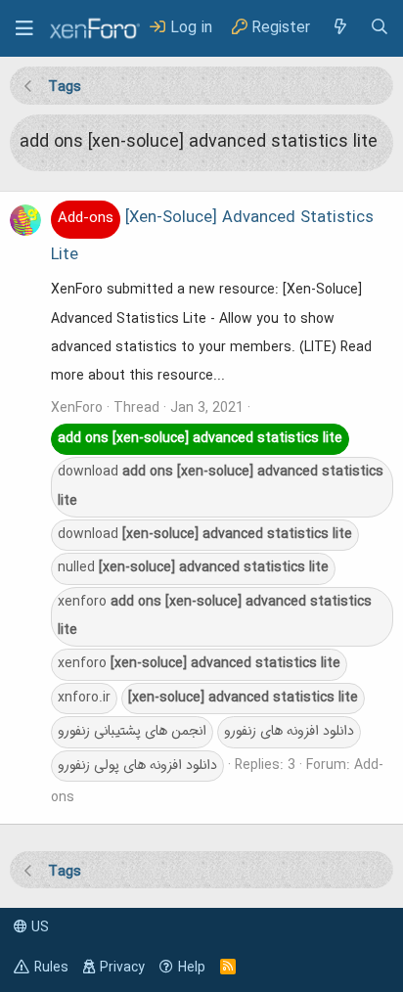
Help (191, 967)
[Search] (379, 28)
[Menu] (24, 28)
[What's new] (339, 28)
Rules (51, 967)
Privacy (122, 967)
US (38, 927)
